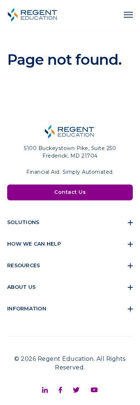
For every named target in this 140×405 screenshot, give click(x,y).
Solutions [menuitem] (23, 222)
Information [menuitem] (26, 308)
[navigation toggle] (128, 15)
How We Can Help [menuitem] (34, 244)
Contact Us (70, 192)
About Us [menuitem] (21, 287)
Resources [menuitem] (23, 265)
